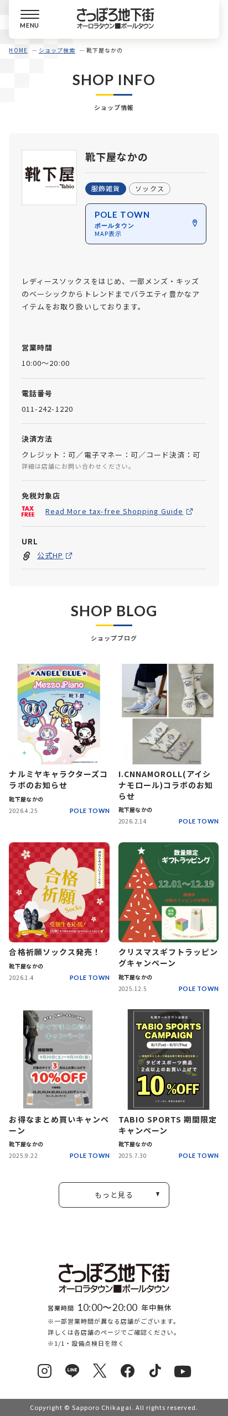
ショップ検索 (57, 50)
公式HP (50, 555)
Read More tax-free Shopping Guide (114, 511)
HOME (18, 50)
